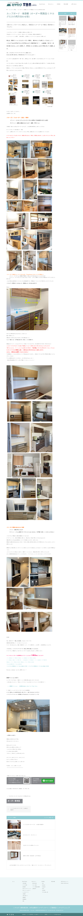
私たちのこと (50, 4)
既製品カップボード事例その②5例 (27, 662)
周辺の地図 (66, 4)
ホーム (34, 4)
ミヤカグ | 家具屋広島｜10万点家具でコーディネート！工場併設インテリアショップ (41, 907)
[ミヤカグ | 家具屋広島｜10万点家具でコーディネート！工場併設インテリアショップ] (22, 4)
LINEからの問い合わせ (64, 883)
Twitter (7, 914)
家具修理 (24, 886)
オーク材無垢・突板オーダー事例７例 (14, 660)
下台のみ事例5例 (18, 664)
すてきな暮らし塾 (45, 892)
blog (43, 883)
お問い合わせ (73, 4)
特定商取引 (24, 899)
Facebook (9, 914)
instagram (43, 886)
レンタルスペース (25, 892)
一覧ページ (72, 13)
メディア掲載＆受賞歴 (36, 886)
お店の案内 (24, 883)
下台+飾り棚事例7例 (10, 664)
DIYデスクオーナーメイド (27, 888)
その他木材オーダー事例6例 (28, 660)
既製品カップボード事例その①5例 (13, 662)
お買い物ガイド (25, 895)
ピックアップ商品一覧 (48, 817)
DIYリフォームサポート (26, 890)
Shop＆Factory (42, 4)
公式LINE (43, 890)
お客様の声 (34, 888)
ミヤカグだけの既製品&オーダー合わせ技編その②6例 (38, 666)
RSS (13, 914)
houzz (43, 888)
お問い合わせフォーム (64, 881)
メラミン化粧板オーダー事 (40, 660)
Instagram (11, 914)
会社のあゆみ (34, 883)
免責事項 (24, 897)
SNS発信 (58, 4)
